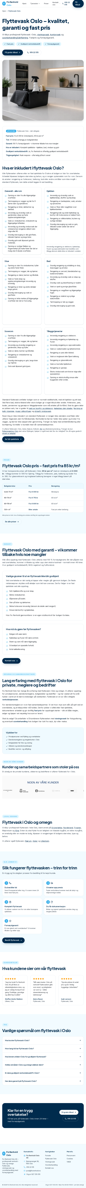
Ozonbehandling (51, 1165)
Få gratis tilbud (11, 52)
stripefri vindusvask (43, 411)
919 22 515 (67, 3)
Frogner (77, 828)
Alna (17, 830)
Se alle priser (10, 522)
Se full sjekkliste (12, 439)
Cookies (70, 1159)
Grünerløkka (56, 828)
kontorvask (55, 34)
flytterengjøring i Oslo (10, 431)
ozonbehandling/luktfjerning (15, 38)
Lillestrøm (45, 841)
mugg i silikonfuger (23, 411)
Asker (35, 841)
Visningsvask (50, 1162)
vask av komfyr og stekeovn (41, 408)
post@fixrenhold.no (33, 1171)
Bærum (28, 841)
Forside (48, 1155)
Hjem (24, 3)
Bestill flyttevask (12, 940)
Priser (46, 3)
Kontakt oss (55, 3)
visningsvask (43, 34)
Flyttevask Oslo (51, 1159)
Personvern (71, 1155)
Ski (41, 429)
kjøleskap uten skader (63, 408)
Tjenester (34, 3)
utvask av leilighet (8, 433)
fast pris (38, 710)
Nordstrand (68, 828)
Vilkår (69, 1162)
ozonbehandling (20, 721)
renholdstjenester (10, 699)
